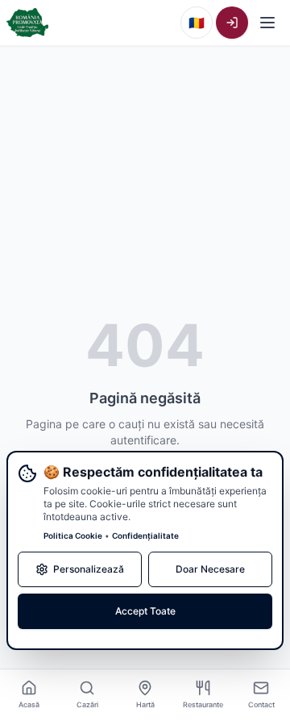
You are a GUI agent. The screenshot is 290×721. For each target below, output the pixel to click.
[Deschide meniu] (267, 22)
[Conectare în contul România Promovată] (232, 22)
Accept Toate (145, 611)
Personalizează (88, 569)
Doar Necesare (210, 569)
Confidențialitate (145, 535)
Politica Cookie (73, 535)
